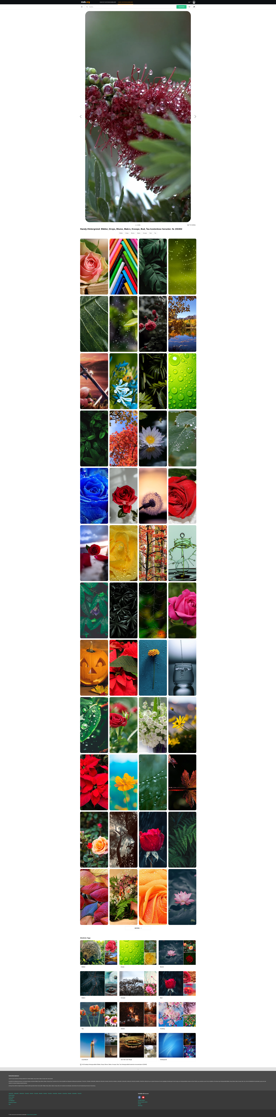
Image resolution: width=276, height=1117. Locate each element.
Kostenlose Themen (12, 1102)
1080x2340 (21, 1093)
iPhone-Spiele (11, 1097)
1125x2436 (64, 1093)
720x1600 (36, 1093)
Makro (138, 233)
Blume (132, 233)
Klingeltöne (11, 1098)
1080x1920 (11, 1093)
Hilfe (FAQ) (140, 1105)
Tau (155, 233)
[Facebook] (140, 1098)
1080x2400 (16, 1093)
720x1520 (79, 1093)
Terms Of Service (30, 1114)
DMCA (35, 1114)
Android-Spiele (12, 1095)
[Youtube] (143, 1098)
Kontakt (139, 1103)
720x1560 (50, 1093)
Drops (127, 233)
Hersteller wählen (141, 1100)
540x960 (69, 1093)
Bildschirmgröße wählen (142, 1102)
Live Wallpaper (12, 1100)
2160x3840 (74, 1093)
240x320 (31, 1093)
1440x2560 (55, 1093)
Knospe (145, 233)
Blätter (121, 233)
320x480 (45, 1093)
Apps (10, 1104)
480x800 (40, 1093)
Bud (151, 233)
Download (181, 7)
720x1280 (27, 1093)
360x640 (59, 1093)
